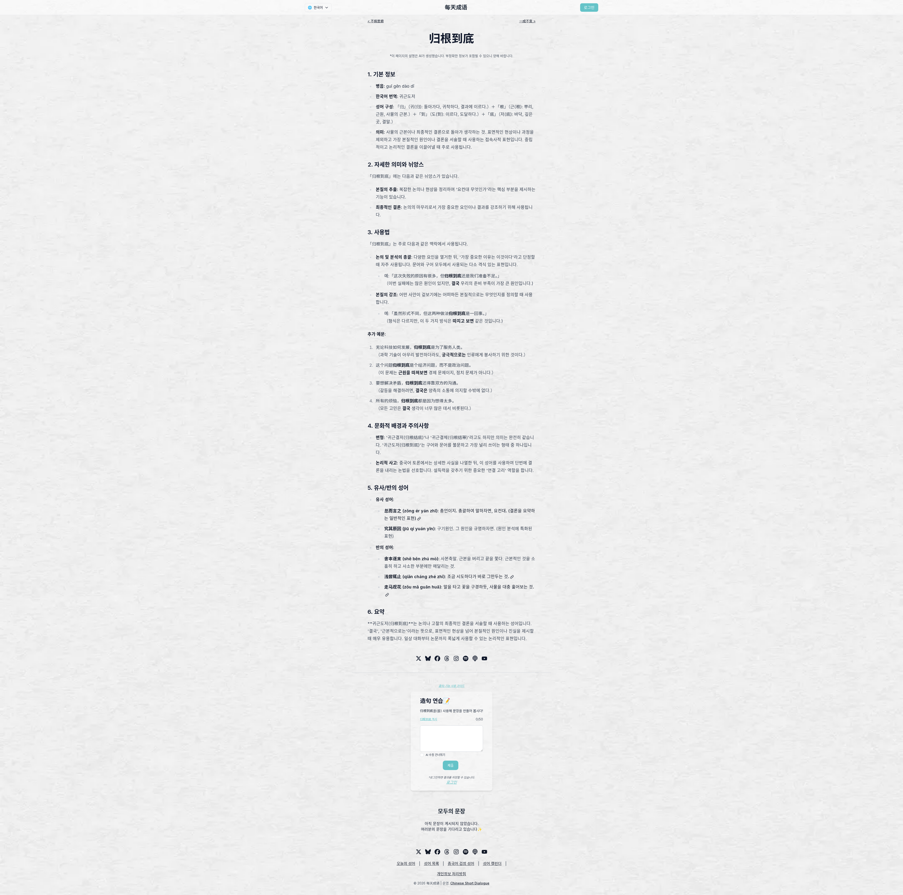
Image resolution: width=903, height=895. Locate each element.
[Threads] (437, 658)
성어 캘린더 (492, 863)
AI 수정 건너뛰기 (435, 755)
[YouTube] (484, 658)
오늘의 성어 (406, 863)
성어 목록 (431, 863)
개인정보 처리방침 (451, 874)
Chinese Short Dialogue (469, 883)
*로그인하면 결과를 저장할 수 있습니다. (451, 777)
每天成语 (456, 7)
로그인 (589, 7)
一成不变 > (527, 21)
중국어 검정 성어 (461, 863)
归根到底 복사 (428, 719)
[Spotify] (465, 658)
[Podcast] (475, 658)
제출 (451, 765)
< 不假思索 (376, 21)
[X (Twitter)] (418, 658)
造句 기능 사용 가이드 (451, 686)
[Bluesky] (428, 658)
